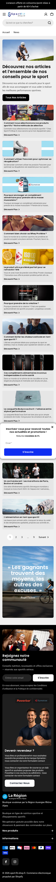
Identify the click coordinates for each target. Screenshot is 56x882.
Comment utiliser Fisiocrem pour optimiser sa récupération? (27, 160)
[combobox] (28, 22)
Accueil (6, 32)
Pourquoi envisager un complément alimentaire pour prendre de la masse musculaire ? (23, 197)
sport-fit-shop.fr (17, 873)
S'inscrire (28, 452)
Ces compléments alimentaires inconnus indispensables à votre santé (25, 374)
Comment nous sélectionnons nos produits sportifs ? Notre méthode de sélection (26, 124)
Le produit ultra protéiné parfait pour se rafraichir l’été (24, 268)
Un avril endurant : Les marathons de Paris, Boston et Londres (26, 482)
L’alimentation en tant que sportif (21, 517)
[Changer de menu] (4, 14)
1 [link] (10, 537)
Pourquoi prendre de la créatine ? (21, 303)
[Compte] (46, 14)
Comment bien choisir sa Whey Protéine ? (25, 233)
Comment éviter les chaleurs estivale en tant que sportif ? (27, 338)
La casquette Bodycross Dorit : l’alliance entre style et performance (27, 410)
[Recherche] (49, 23)
